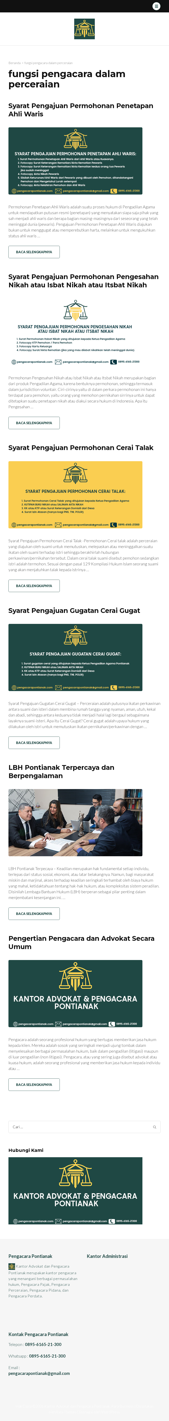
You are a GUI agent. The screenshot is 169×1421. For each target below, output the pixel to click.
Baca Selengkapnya (34, 252)
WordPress (110, 1412)
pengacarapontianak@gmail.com (39, 1373)
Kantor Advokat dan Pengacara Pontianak (77, 1406)
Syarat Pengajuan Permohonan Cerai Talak (81, 448)
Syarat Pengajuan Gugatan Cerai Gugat (74, 611)
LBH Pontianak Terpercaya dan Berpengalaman (61, 771)
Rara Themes (66, 1412)
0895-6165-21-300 (43, 1344)
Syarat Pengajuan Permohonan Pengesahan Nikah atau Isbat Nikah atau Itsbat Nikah (83, 281)
